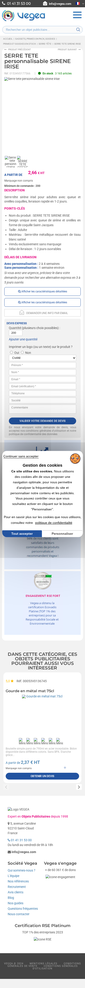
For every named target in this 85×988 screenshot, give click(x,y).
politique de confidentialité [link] (53, 523)
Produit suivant (67, 49)
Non (28, 353)
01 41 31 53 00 (21, 840)
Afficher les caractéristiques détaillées (44, 291)
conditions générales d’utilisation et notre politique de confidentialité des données (42, 432)
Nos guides (15, 903)
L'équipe (13, 876)
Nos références (18, 881)
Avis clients (15, 892)
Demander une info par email (47, 313)
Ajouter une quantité (23, 339)
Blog (11, 897)
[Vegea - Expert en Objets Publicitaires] (23, 21)
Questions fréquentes (23, 908)
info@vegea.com (60, 3)
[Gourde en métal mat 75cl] (42, 715)
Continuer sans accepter (21, 456)
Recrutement (17, 887)
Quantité (15, 328)
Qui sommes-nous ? (21, 870)
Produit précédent (19, 49)
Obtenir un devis (42, 776)
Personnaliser (62, 534)
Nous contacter (18, 914)
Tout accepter (22, 533)
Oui (16, 353)
